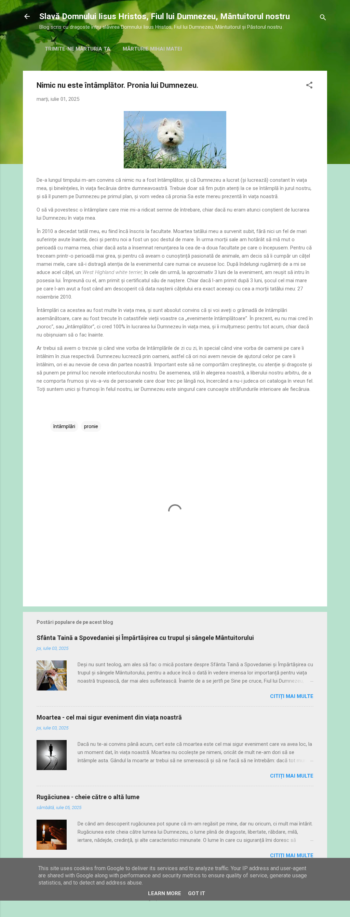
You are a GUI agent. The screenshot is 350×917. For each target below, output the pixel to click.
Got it (196, 893)
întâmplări (64, 426)
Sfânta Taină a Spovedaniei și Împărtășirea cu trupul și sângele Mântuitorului (145, 637)
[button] (309, 86)
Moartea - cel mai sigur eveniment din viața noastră (109, 717)
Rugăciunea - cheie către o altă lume (88, 796)
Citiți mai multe (291, 696)
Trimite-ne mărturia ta (77, 49)
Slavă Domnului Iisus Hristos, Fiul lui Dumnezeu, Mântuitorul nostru (164, 16)
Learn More (164, 893)
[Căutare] (323, 18)
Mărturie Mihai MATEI (152, 49)
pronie (91, 426)
